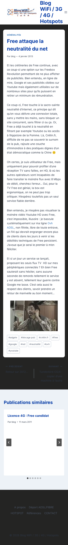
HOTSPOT (17, 513)
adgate (13, 337)
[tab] (27, 478)
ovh (47, 344)
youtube (13, 350)
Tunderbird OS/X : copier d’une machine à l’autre (50, 373)
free (55, 337)
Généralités (14, 35)
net (23, 344)
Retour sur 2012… (17, 369)
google (13, 344)
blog (13, 56)
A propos (20, 507)
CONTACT (50, 513)
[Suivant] (59, 442)
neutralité (34, 344)
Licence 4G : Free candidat (28, 416)
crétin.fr (43, 337)
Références (34, 513)
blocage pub (28, 337)
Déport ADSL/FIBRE (41, 507)
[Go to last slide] (8, 442)
